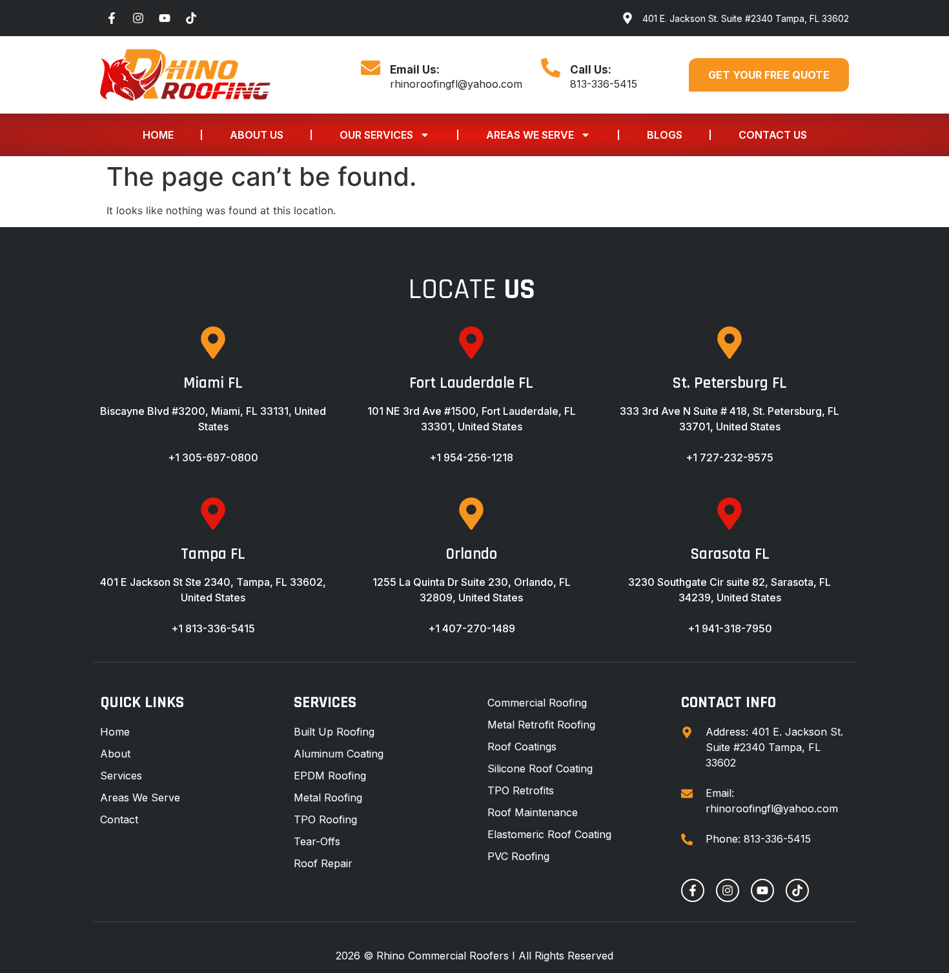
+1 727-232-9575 (729, 457)
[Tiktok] (191, 18)
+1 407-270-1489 (471, 628)
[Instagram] (138, 18)
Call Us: (590, 69)
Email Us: (415, 69)
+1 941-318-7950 (730, 628)
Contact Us (773, 134)
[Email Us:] (370, 67)
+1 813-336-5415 (213, 628)
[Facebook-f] (111, 18)
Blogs (664, 134)
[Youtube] (164, 18)
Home (158, 134)
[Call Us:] (550, 67)
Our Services (376, 134)
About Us (256, 134)
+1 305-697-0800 (213, 457)
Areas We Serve (530, 134)
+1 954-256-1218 (471, 457)
